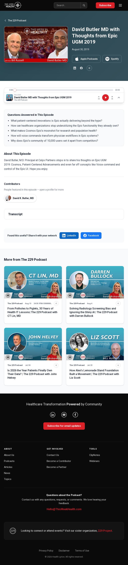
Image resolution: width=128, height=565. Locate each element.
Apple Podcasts (89, 59)
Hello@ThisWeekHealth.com (64, 509)
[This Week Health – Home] (13, 5)
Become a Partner (56, 467)
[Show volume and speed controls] (119, 98)
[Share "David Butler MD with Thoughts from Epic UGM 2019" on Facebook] (81, 68)
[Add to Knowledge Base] (89, 68)
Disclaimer (64, 550)
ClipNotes (94, 455)
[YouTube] (64, 414)
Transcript (15, 214)
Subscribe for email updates (64, 425)
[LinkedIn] (52, 414)
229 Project (105, 530)
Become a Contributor (59, 461)
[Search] (83, 5)
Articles (8, 467)
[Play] (105, 97)
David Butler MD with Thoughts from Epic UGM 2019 (42, 97)
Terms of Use (82, 550)
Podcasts (9, 461)
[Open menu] (120, 5)
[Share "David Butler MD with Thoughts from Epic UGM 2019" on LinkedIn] (74, 68)
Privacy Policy (46, 550)
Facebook (93, 235)
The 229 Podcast (17, 20)
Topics (7, 479)
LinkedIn (71, 235)
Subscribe (105, 5)
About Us (9, 455)
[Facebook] (75, 414)
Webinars (94, 461)
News (7, 473)
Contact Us (53, 455)
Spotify (115, 59)
